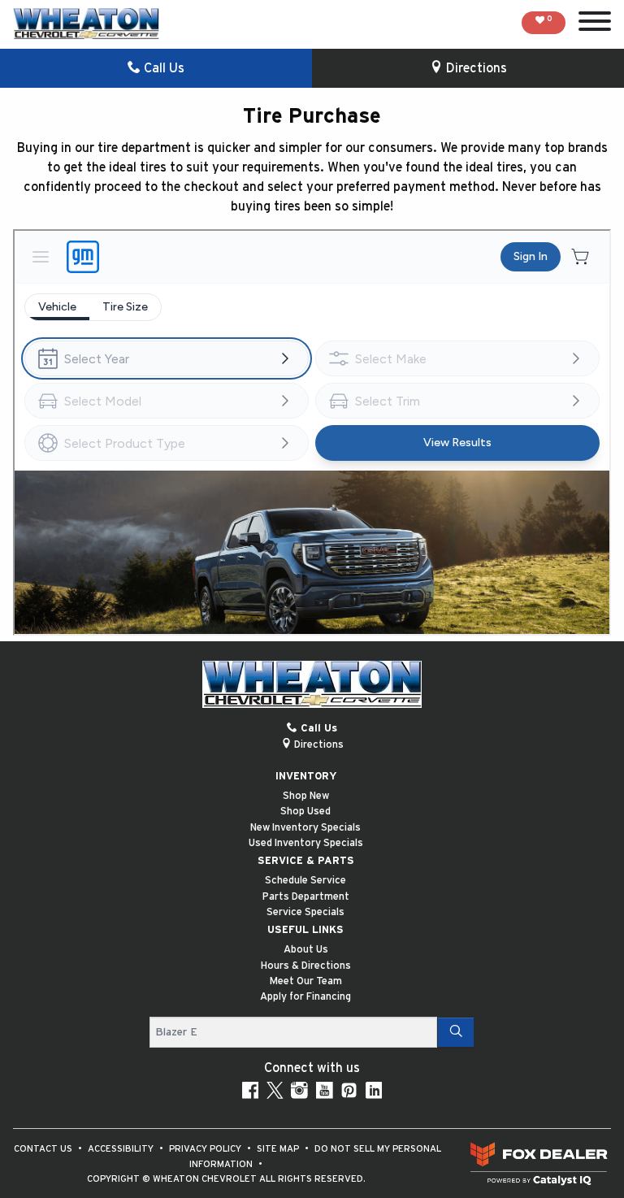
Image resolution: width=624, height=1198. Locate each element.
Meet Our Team (306, 981)
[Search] (455, 1032)
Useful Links (305, 930)
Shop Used (305, 811)
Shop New (306, 796)
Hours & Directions (306, 966)
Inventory (305, 776)
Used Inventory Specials (306, 843)
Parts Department (305, 897)
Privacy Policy (206, 1148)
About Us (306, 949)
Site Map (279, 1148)
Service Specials (305, 912)
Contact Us (44, 1148)
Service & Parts (306, 861)
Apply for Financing (305, 997)
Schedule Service (305, 880)
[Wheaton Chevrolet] (86, 24)
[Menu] (594, 24)
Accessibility (122, 1148)
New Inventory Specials (305, 828)
